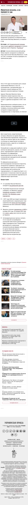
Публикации (9, 5)
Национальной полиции (17, 44)
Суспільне (20, 48)
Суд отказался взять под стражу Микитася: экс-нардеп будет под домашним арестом (11, 336)
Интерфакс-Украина (20, 468)
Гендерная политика (17, 442)
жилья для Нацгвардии (19, 202)
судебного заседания (14, 46)
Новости (3, 5)
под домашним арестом (16, 185)
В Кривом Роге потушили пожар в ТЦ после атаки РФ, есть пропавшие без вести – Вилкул (14, 375)
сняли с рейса (9, 213)
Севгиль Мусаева (18, 489)
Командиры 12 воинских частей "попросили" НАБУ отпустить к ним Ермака (14, 399)
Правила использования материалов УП (13, 441)
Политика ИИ (9, 442)
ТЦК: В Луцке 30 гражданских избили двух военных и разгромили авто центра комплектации (18, 306)
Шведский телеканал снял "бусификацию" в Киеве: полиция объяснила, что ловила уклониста (18, 298)
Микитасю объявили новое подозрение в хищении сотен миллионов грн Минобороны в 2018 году (14, 342)
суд (13, 238)
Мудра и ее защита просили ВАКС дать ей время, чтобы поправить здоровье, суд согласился (18, 314)
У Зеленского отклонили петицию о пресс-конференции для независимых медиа (17, 282)
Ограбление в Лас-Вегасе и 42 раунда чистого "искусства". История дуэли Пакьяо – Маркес (12, 381)
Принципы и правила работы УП (13, 444)
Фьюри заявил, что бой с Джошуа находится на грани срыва (11, 387)
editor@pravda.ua (18, 491)
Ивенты (18, 439)
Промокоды (22, 446)
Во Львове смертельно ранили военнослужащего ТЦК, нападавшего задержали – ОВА (12, 368)
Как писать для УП (7, 446)
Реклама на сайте (12, 439)
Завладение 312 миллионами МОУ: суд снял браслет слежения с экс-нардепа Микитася (13, 331)
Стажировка (15, 446)
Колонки (15, 5)
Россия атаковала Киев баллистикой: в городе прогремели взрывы (13, 354)
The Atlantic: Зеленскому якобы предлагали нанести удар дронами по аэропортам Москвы (18, 290)
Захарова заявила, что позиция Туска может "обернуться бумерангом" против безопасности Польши (13, 393)
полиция (9, 238)
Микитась (3, 238)
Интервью (21, 5)
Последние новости (7, 351)
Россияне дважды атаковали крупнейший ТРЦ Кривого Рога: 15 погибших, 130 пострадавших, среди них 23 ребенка (18, 273)
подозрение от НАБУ (20, 209)
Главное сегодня (6, 269)
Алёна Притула (19, 490)
